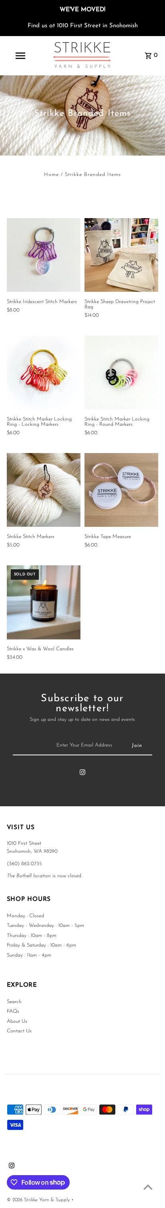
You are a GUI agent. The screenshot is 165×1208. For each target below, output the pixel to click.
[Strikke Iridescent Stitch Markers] (43, 255)
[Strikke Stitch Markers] (43, 490)
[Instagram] (82, 773)
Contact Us (19, 1031)
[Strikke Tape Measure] (121, 490)
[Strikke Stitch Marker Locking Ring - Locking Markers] (43, 372)
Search (14, 1001)
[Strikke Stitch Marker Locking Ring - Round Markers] (121, 372)
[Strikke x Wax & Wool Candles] (43, 602)
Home (51, 174)
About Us (17, 1021)
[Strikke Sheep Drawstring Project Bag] (121, 255)
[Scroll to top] (148, 1187)
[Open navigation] (21, 56)
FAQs (13, 1011)
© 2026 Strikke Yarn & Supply (39, 1200)
